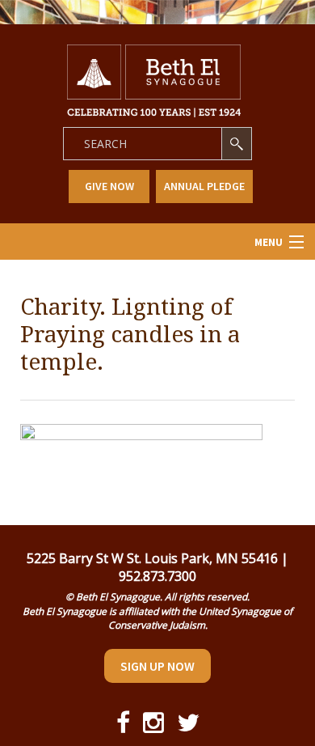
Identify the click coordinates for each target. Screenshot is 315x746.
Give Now (109, 186)
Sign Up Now (157, 666)
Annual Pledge (204, 186)
